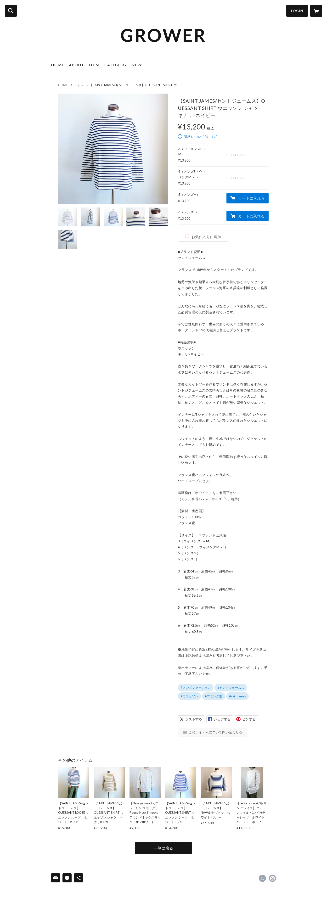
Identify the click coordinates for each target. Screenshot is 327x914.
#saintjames (237, 696)
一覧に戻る (163, 848)
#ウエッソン (189, 696)
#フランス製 (213, 696)
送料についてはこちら (201, 137)
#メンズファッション (196, 688)
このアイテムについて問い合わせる (215, 732)
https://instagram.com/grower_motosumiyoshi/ (272, 878)
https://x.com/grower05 (262, 878)
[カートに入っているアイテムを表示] (316, 11)
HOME (57, 64)
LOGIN (297, 11)
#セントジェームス (230, 688)
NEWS (138, 64)
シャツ (79, 85)
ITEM (94, 64)
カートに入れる (251, 198)
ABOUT (76, 64)
